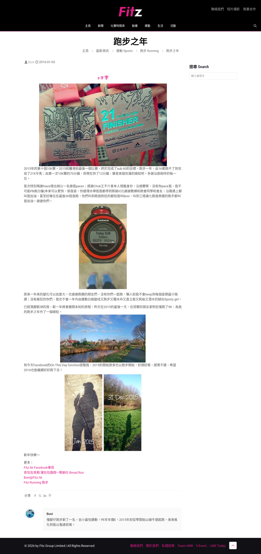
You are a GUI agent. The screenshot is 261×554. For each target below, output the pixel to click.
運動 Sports (124, 51)
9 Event (201, 546)
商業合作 (249, 9)
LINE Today (218, 546)
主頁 (85, 51)
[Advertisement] (213, 138)
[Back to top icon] (233, 545)
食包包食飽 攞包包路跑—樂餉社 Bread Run (54, 472)
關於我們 (152, 546)
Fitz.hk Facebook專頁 (39, 467)
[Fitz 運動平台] (130, 10)
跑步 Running (149, 51)
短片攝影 (233, 9)
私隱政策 (168, 546)
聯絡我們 (217, 9)
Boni (31, 62)
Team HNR (185, 546)
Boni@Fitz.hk (33, 477)
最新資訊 (102, 51)
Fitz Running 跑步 (36, 482)
